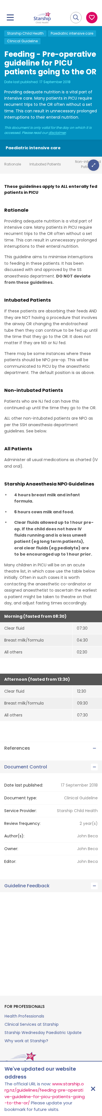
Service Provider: (20, 811)
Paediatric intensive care (72, 33)
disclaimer (57, 133)
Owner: (11, 849)
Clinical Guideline (22, 41)
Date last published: (23, 785)
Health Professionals (24, 1016)
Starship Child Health (25, 33)
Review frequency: (22, 823)
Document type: (20, 798)
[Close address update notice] (92, 1088)
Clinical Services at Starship (32, 1024)
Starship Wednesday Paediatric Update (43, 1032)
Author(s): (14, 836)
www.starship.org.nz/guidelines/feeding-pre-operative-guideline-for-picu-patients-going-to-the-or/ (45, 1093)
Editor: (10, 861)
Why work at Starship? (26, 1041)
